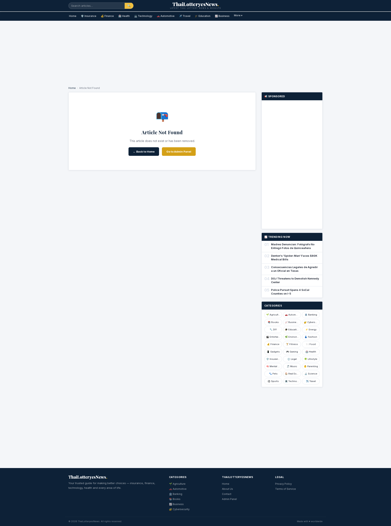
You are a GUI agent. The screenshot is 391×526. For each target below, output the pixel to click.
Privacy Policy (283, 483)
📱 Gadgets (273, 351)
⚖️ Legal (292, 359)
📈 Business (222, 15)
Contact (226, 493)
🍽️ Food (311, 344)
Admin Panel (229, 499)
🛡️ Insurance (88, 15)
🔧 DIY (273, 329)
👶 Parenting (311, 366)
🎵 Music (292, 366)
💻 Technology (143, 15)
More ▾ (238, 15)
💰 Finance (107, 15)
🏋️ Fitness (292, 344)
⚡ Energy (310, 329)
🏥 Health (124, 15)
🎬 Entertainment (274, 336)
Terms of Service (285, 488)
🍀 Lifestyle (310, 359)
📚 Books (273, 322)
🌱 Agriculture (274, 314)
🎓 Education (202, 15)
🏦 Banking (311, 314)
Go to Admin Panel (178, 151)
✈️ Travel (184, 15)
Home (72, 15)
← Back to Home (144, 151)
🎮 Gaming (292, 351)
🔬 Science (310, 373)
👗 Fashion (310, 336)
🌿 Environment (293, 336)
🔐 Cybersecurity (312, 322)
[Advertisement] (195, 52)
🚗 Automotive (166, 15)
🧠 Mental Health (274, 366)
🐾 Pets (273, 373)
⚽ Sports (273, 381)
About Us (227, 488)
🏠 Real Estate (293, 373)
